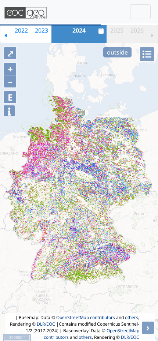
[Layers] (147, 54)
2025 (116, 30)
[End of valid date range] (152, 34)
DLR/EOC (46, 324)
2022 (21, 30)
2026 (137, 30)
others (131, 317)
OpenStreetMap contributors (85, 317)
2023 (41, 30)
